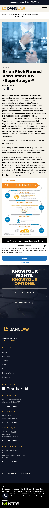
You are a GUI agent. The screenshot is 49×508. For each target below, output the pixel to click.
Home (4, 14)
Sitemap (6, 377)
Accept (24, 258)
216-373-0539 (32, 2)
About (5, 360)
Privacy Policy (24, 262)
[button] (45, 246)
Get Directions (10, 406)
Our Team (6, 356)
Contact (6, 369)
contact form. (17, 175)
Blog (10, 14)
